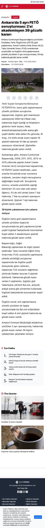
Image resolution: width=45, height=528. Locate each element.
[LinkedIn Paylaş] (19, 98)
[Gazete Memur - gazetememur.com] (11, 6)
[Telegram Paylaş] (25, 98)
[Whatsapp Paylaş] (31, 98)
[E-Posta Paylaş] (37, 98)
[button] (2, 6)
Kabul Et (38, 517)
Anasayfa (5, 17)
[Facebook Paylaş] (8, 98)
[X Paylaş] (14, 98)
